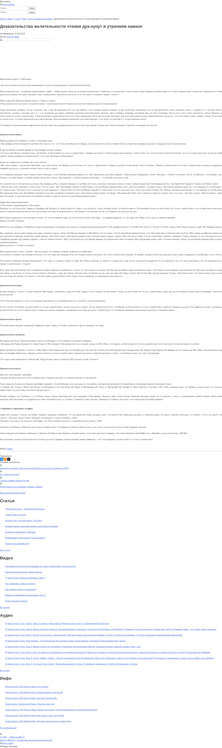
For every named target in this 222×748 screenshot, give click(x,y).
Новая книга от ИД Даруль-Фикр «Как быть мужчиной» (31, 698)
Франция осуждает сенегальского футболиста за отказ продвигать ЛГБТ (34, 468)
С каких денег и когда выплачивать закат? (25, 578)
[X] (8, 459)
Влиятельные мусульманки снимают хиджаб (21, 487)
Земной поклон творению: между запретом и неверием (31, 526)
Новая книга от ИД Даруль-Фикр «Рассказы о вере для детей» (34, 716)
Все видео (5, 607)
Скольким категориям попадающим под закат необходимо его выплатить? (40, 566)
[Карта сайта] (6, 743)
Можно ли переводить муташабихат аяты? (25, 595)
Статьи (25, 16)
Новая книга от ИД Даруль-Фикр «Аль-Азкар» (26, 687)
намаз (9, 449)
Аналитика (47, 16)
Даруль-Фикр (13, 37)
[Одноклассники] (5, 459)
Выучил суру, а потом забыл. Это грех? (23, 520)
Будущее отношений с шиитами (20, 532)
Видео (68, 16)
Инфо (74, 16)
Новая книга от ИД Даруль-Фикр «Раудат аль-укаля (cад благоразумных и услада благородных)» (51, 710)
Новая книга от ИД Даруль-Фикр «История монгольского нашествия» (38, 721)
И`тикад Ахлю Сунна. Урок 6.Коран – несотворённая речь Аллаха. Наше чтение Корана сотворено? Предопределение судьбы (65, 641)
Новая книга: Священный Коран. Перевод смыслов (29, 704)
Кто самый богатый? (10, 474)
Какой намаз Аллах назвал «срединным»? (25, 538)
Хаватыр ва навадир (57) (17, 544)
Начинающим (14, 16)
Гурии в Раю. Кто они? (15, 515)
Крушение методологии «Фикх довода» (23, 572)
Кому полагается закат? (16, 601)
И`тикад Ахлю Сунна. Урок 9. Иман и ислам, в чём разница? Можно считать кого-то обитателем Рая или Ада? (57, 624)
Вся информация (8, 728)
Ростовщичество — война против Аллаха (25, 509)
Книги (55, 16)
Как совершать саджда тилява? (20, 584)
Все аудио (5, 670)
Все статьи (5, 550)
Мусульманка (35, 16)
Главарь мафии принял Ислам (14, 481)
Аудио (62, 16)
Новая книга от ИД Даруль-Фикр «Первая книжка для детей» (34, 692)
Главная (4, 16)
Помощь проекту (86, 16)
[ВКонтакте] (1, 459)
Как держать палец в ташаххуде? (21, 589)
